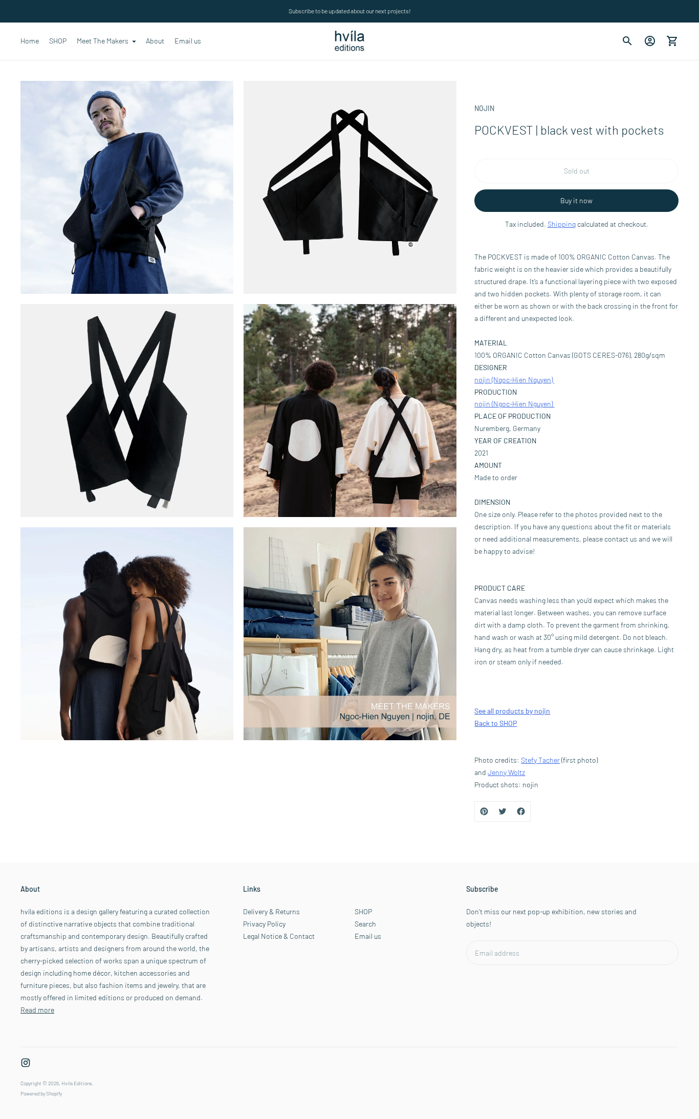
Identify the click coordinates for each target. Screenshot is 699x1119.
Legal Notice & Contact (279, 936)
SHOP (58, 40)
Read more (37, 1009)
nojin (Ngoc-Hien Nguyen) (514, 379)
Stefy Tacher (540, 760)
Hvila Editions (76, 1083)
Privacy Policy (264, 923)
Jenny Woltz (506, 772)
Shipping (562, 224)
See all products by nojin (512, 710)
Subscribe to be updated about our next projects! (350, 10)
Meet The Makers (102, 40)
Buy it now (576, 200)
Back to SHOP (495, 723)
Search (365, 923)
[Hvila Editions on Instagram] (25, 1063)
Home (29, 40)
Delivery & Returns (271, 911)
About (155, 40)
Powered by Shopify (41, 1093)
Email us (187, 40)
